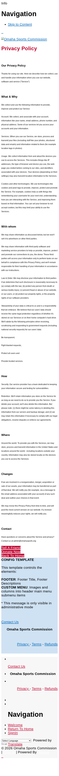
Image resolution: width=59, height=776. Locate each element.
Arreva (44, 752)
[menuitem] (15, 725)
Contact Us (10, 622)
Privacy (23, 644)
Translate (15, 744)
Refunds (51, 644)
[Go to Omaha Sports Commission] (24, 39)
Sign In (9, 752)
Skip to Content (20, 24)
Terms (36, 644)
